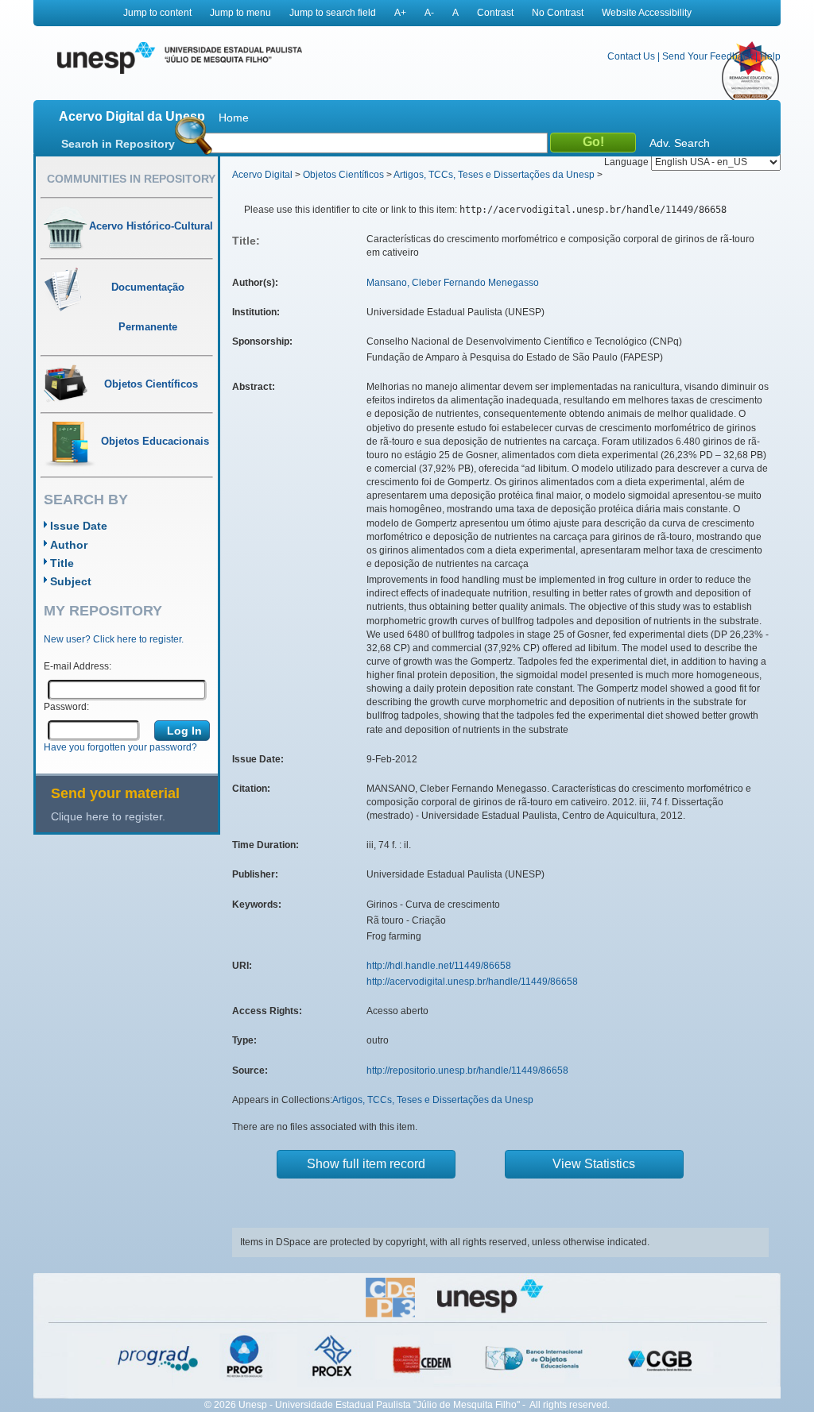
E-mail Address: (77, 666)
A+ (400, 12)
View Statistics (593, 1164)
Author (68, 544)
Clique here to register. (108, 816)
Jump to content (157, 12)
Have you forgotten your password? (120, 747)
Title (62, 563)
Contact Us (631, 56)
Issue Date (78, 525)
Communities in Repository (131, 178)
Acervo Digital (262, 174)
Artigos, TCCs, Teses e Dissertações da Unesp (494, 174)
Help (770, 56)
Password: (66, 706)
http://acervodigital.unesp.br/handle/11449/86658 (472, 981)
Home (234, 117)
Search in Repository (118, 143)
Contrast (495, 12)
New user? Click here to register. (114, 639)
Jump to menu (240, 12)
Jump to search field (332, 12)
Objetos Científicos (343, 174)
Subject (70, 581)
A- (429, 12)
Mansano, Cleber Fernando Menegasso (452, 282)
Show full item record (366, 1164)
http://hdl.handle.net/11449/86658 (438, 965)
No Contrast (557, 12)
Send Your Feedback (707, 56)
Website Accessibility (647, 12)
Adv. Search (679, 143)
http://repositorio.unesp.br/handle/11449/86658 (467, 1070)
